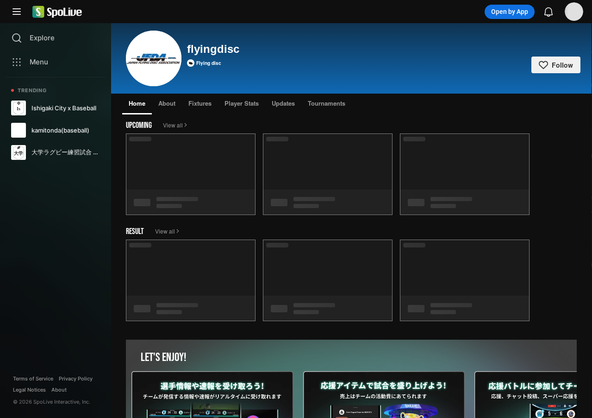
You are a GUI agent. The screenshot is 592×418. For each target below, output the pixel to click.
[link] (56, 108)
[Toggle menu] (17, 11)
